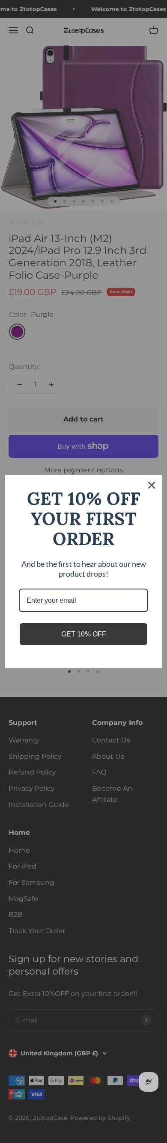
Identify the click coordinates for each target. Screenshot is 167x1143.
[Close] (151, 485)
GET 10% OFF (83, 634)
